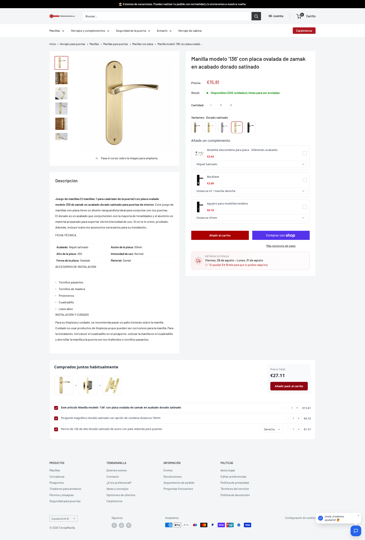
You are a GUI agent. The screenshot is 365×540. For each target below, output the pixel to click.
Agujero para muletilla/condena (227, 203)
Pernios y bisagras (61, 495)
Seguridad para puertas (65, 501)
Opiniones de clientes (120, 495)
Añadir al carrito (220, 235)
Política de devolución (235, 495)
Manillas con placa (142, 44)
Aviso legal (228, 470)
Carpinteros (304, 30)
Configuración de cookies (300, 517)
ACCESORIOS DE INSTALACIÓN (75, 266)
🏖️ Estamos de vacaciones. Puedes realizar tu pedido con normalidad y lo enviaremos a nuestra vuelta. (182, 4)
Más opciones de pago (281, 246)
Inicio (52, 44)
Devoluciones (172, 476)
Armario (162, 30)
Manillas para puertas (115, 44)
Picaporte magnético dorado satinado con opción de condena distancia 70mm (110, 418)
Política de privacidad (235, 482)
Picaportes (56, 482)
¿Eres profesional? (119, 482)
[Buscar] (256, 16)
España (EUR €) (60, 518)
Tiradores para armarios (65, 488)
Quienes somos (116, 470)
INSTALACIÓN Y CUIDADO (72, 314)
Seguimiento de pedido (178, 482)
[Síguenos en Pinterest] (128, 525)
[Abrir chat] (356, 531)
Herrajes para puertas (72, 44)
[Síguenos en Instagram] (121, 525)
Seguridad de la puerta (131, 30)
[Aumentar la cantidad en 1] (231, 105)
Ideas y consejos (117, 488)
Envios (168, 470)
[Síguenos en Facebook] (114, 525)
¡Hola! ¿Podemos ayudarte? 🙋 (334, 518)
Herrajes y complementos (88, 30)
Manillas (54, 30)
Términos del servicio (235, 488)
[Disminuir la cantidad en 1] (211, 105)
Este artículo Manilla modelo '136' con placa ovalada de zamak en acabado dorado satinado (121, 407)
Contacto (112, 476)
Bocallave (213, 177)
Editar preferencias (233, 476)
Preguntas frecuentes (178, 488)
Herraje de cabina (190, 30)
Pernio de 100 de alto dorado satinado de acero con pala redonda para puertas (111, 429)
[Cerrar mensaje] (358, 515)
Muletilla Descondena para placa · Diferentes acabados (242, 150)
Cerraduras (56, 476)
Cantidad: (197, 105)
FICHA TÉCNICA (65, 235)
